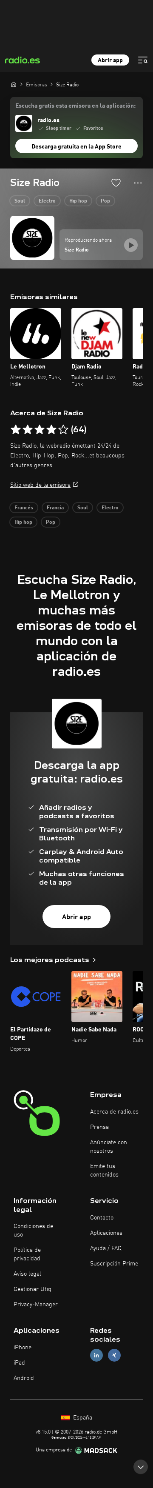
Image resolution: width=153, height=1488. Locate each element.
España (81, 1418)
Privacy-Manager (36, 1305)
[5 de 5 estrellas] (63, 430)
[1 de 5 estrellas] (16, 430)
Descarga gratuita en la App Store (76, 147)
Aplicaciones (106, 1233)
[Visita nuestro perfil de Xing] (114, 1355)
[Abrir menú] (143, 60)
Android (24, 1378)
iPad (19, 1363)
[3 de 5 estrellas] (39, 430)
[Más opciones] (138, 183)
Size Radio (77, 250)
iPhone (22, 1348)
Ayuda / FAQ (106, 1248)
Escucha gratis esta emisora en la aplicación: (75, 106)
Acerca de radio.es (114, 1112)
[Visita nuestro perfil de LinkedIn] (96, 1355)
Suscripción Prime (114, 1264)
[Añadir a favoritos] (116, 182)
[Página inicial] (13, 84)
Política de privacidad (27, 1254)
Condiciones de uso (33, 1230)
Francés (23, 508)
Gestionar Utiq (32, 1289)
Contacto (101, 1218)
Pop (105, 201)
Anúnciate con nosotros (108, 1147)
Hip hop (78, 201)
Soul (19, 201)
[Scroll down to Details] (140, 1464)
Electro (47, 201)
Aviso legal (27, 1274)
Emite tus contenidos (104, 1170)
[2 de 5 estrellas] (28, 430)
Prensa (99, 1127)
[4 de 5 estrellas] (51, 430)
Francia (55, 508)
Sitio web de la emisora (40, 485)
